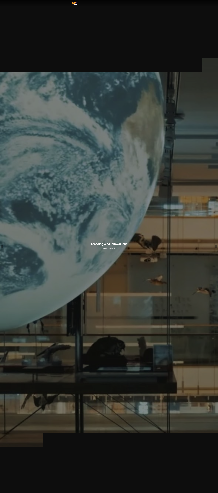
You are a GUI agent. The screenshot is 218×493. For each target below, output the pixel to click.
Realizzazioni (136, 3)
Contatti (143, 3)
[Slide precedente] (2, 246)
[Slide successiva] (216, 246)
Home (117, 3)
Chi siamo (123, 3)
